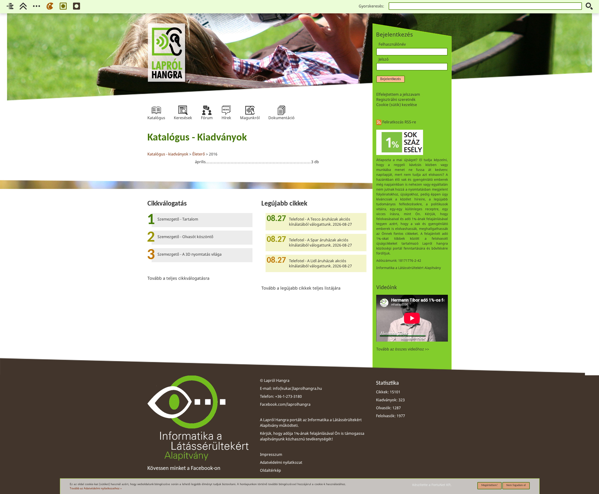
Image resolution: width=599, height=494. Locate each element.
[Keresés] (589, 6)
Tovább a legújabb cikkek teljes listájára (300, 288)
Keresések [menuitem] (183, 110)
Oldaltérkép (270, 470)
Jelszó (384, 59)
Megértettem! (489, 485)
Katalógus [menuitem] (156, 110)
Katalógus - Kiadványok (197, 138)
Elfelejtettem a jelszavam (398, 94)
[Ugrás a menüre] (36, 6)
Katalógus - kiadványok (167, 154)
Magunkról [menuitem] (250, 110)
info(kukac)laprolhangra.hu (297, 388)
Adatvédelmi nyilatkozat (281, 462)
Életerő (198, 154)
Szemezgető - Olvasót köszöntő (185, 236)
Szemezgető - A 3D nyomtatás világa (189, 254)
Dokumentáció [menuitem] (281, 110)
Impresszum (271, 454)
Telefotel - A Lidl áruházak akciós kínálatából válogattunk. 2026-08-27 (320, 263)
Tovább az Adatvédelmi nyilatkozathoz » (96, 488)
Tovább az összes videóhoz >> (402, 349)
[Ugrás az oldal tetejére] (23, 6)
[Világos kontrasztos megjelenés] (63, 6)
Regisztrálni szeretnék (396, 99)
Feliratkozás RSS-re (398, 122)
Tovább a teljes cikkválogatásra (178, 278)
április (200, 161)
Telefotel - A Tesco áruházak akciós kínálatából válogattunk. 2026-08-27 (320, 222)
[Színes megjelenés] (50, 6)
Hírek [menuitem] (226, 110)
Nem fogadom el (516, 485)
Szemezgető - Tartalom (177, 219)
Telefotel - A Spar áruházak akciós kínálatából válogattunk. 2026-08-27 (320, 242)
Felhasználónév (392, 44)
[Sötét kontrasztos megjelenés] (76, 6)
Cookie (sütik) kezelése (396, 104)
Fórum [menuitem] (207, 110)
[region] (256, 149)
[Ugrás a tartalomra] (10, 6)
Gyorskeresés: (371, 6)
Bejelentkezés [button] (390, 79)
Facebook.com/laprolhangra (285, 404)
